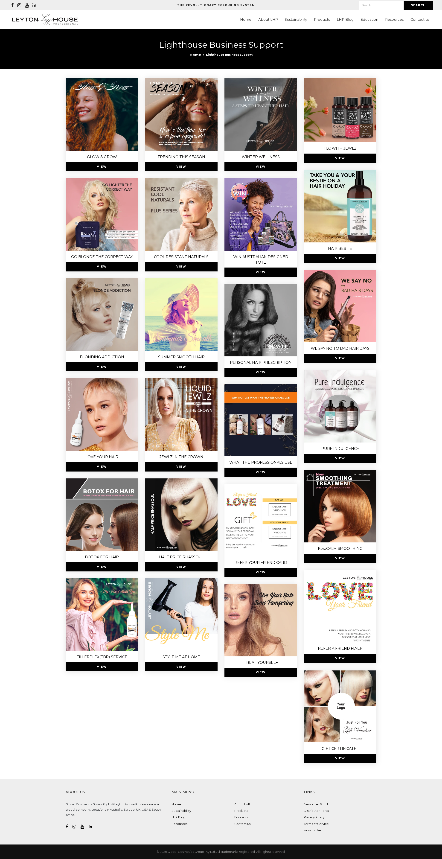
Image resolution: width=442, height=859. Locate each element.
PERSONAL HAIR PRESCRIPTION (261, 362)
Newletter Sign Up (318, 804)
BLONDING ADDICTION (102, 357)
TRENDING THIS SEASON (181, 157)
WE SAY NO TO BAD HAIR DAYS (340, 348)
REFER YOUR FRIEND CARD (261, 562)
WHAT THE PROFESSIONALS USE (260, 462)
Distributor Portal (316, 810)
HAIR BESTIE (340, 248)
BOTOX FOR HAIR (102, 557)
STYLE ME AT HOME (181, 657)
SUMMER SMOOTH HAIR (181, 357)
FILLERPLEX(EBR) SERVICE (102, 657)
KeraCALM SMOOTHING (340, 548)
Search (418, 5)
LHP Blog (345, 19)
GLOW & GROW (102, 157)
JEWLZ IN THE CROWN (181, 457)
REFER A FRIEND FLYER (340, 648)
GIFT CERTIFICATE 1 (340, 748)
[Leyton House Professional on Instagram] (19, 5)
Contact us (419, 19)
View (102, 166)
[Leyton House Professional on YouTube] (27, 5)
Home (245, 19)
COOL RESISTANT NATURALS (181, 257)
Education (369, 19)
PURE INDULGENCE (340, 448)
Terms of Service (316, 824)
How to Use (312, 830)
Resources (394, 19)
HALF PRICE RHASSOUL (181, 557)
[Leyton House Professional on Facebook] (12, 5)
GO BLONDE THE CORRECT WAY (102, 257)
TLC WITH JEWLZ (340, 148)
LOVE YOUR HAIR (101, 457)
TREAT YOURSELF (261, 662)
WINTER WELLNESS (261, 157)
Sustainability (296, 19)
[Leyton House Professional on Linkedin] (34, 5)
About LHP (268, 19)
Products (322, 19)
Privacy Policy (314, 817)
